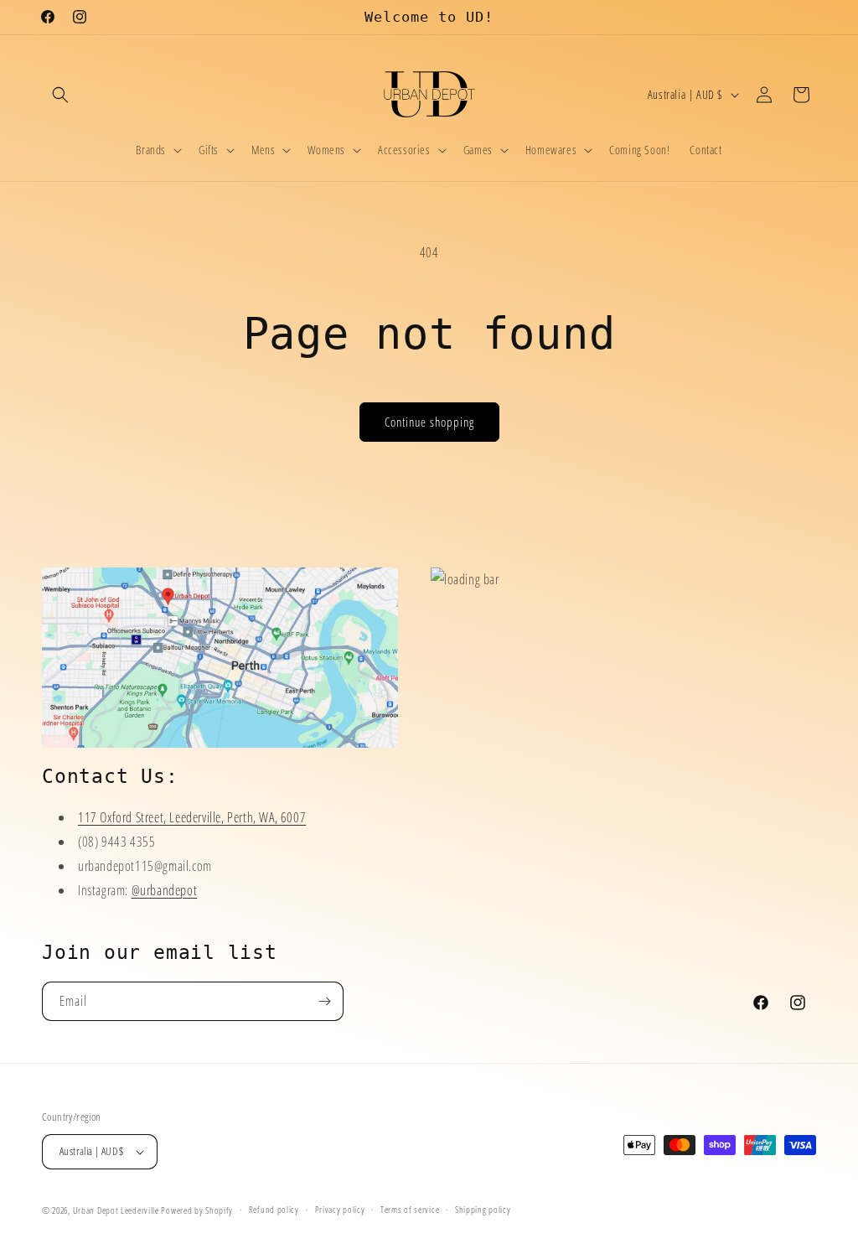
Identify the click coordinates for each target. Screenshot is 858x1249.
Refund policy (274, 1209)
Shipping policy (483, 1209)
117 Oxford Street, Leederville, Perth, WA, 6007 (192, 817)
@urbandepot (165, 890)
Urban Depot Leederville (116, 1210)
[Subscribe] (324, 1001)
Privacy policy (340, 1209)
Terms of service (409, 1209)
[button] (60, 94)
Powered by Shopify (197, 1210)
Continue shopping (429, 421)
